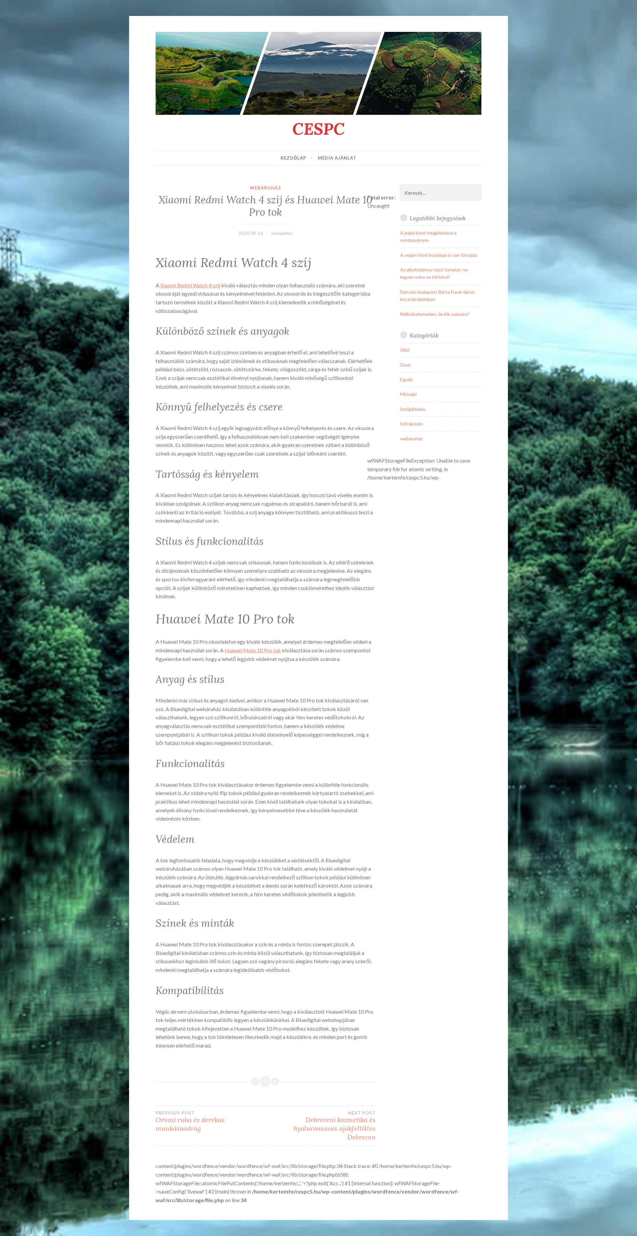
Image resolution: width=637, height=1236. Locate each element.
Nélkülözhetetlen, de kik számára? (434, 314)
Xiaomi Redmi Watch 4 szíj (190, 285)
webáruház (265, 187)
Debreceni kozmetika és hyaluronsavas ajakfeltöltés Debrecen (334, 1125)
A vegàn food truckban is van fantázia (438, 255)
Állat (405, 350)
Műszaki (408, 394)
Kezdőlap (293, 158)
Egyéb (406, 379)
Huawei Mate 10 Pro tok (253, 650)
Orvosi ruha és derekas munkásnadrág (190, 1121)
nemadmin (282, 233)
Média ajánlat (337, 158)
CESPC (318, 128)
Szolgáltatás (412, 409)
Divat (405, 365)
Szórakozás (411, 423)
